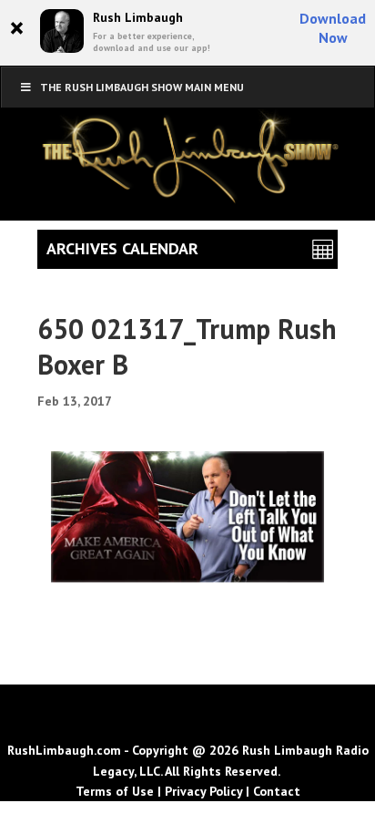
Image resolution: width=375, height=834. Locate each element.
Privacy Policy (203, 791)
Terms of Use (115, 791)
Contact (276, 791)
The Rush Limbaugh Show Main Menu (142, 87)
